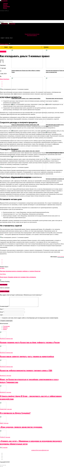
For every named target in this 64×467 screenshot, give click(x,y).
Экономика (6, 6)
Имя (1, 309)
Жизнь (5, 8)
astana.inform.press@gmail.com (40, 450)
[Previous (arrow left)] (0, 466)
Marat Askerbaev (4, 79)
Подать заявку (4, 44)
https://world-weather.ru (32, 35)
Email (2, 312)
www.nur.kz (60, 257)
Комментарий (4, 306)
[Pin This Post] (33, 262)
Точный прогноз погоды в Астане (32, 34)
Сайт (1, 315)
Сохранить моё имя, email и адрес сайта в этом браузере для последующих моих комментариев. (30, 318)
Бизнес (5, 5)
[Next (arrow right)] (2, 466)
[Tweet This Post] (33, 261)
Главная (5, 3)
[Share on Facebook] (33, 259)
